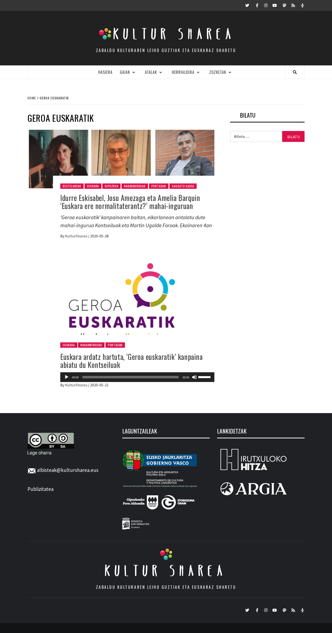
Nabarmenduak (135, 186)
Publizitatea (40, 489)
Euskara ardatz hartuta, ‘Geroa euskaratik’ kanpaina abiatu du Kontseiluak (131, 360)
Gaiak (125, 72)
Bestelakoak (72, 186)
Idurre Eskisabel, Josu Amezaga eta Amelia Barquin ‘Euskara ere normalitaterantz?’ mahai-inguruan (130, 201)
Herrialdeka (183, 72)
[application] (137, 377)
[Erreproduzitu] (66, 377)
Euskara (93, 186)
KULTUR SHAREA (166, 570)
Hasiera (105, 72)
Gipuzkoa (111, 186)
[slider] (205, 376)
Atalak (151, 72)
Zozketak (217, 72)
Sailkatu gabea (183, 186)
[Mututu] (194, 377)
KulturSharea (76, 236)
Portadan (158, 186)
